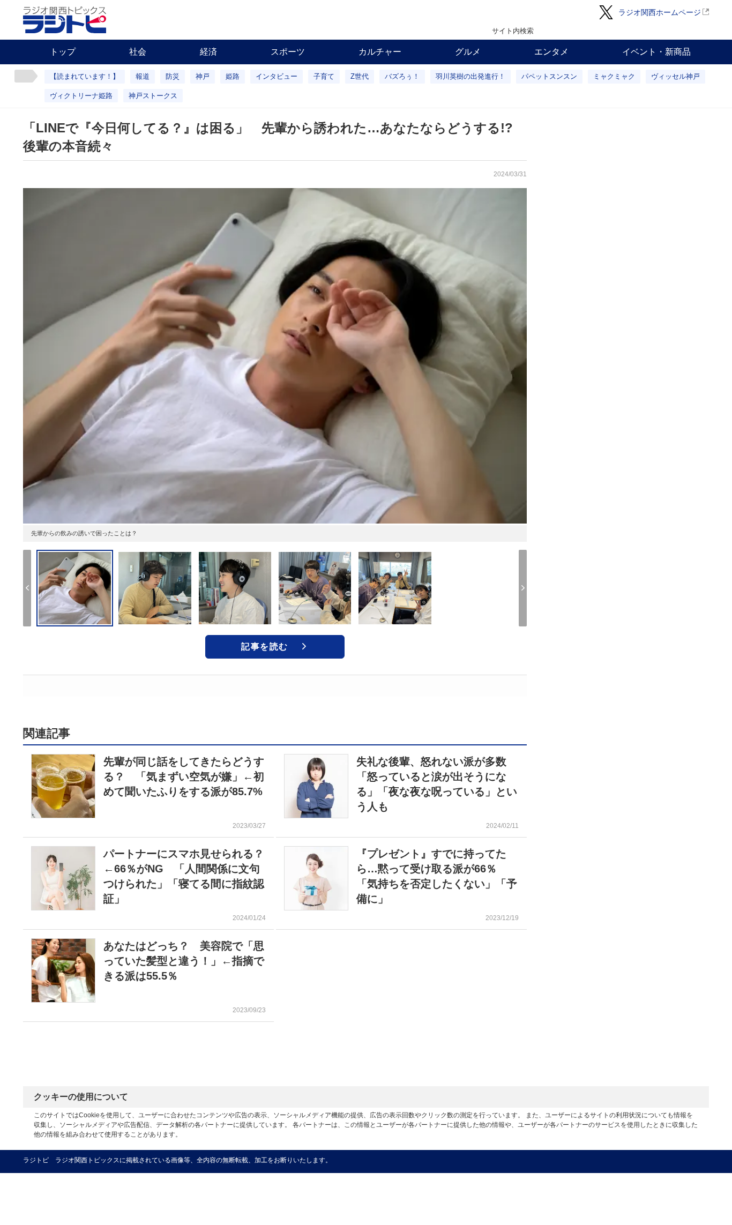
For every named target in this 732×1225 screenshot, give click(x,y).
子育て (323, 76)
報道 (143, 76)
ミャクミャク (614, 76)
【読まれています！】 (84, 76)
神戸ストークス (153, 96)
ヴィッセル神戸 (675, 76)
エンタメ (551, 51)
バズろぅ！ (402, 76)
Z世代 (359, 76)
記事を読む (264, 646)
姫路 (233, 76)
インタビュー (276, 76)
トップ (63, 51)
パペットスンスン (549, 76)
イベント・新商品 (656, 51)
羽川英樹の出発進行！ (470, 76)
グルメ (468, 51)
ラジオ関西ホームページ (659, 12)
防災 (173, 76)
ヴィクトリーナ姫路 (81, 96)
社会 (137, 51)
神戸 (203, 76)
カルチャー (379, 51)
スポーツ (288, 51)
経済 (208, 51)
